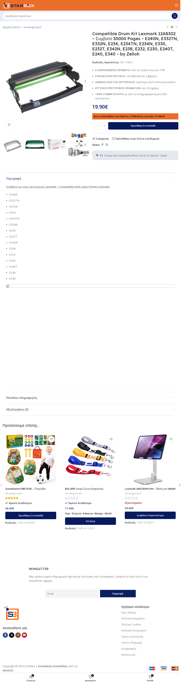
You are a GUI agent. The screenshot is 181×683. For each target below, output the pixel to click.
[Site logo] (18, 5)
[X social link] (106, 144)
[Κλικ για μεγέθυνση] (9, 125)
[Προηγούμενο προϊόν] (168, 27)
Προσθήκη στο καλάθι (143, 125)
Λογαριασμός (128, 648)
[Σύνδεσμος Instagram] (18, 635)
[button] (6, 81)
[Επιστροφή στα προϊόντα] (172, 27)
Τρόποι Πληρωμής (131, 642)
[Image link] (11, 613)
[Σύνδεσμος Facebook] (102, 144)
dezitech (8, 670)
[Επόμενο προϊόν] (176, 27)
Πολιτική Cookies (131, 624)
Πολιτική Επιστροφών (133, 630)
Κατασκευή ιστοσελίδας (52, 666)
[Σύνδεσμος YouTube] (24, 635)
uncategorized (32, 27)
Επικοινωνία (128, 654)
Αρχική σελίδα (11, 27)
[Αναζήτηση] (175, 16)
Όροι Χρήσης (128, 612)
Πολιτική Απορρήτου (133, 618)
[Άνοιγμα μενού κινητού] (176, 5)
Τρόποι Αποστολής (132, 636)
